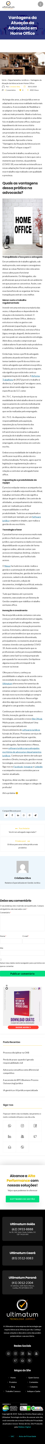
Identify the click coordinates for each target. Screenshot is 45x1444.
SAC (12, 1436)
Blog (13, 1387)
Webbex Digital (24, 1427)
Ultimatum (7, 683)
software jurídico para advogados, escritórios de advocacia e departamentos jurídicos (21, 752)
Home (13, 1377)
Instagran (28, 766)
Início (4, 80)
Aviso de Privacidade (27, 1436)
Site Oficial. (37, 718)
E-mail (26, 936)
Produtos (13, 1382)
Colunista (34, 1387)
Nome (3, 936)
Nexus (7, 566)
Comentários (10, 90)
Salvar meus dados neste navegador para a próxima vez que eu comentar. (22, 964)
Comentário (5, 912)
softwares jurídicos (31, 729)
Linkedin (39, 766)
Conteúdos (33, 1382)
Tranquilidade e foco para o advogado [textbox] (22, 256)
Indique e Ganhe (33, 1391)
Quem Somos (33, 1377)
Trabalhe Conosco (13, 1391)
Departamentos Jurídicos (18, 80)
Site (1, 948)
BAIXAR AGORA (22, 1027)
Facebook (18, 766)
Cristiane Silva (14, 87)
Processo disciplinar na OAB (16, 1052)
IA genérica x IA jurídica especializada (20, 1090)
